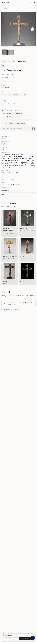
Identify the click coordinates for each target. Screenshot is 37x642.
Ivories (3, 138)
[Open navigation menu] (34, 2)
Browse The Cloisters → (12, 309)
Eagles (24, 94)
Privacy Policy (12, 635)
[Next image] (32, 29)
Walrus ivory (5, 88)
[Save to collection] (13, 61)
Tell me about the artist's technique (12, 116)
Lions (4, 94)
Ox (9, 94)
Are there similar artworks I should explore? (14, 123)
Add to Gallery (22, 61)
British (3, 149)
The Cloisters (5, 144)
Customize (30, 633)
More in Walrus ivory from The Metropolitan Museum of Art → (18, 303)
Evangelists (16, 94)
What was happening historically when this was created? (17, 120)
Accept (26, 638)
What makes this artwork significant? (12, 113)
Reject (10, 638)
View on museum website (10, 195)
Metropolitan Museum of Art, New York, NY (14, 173)
